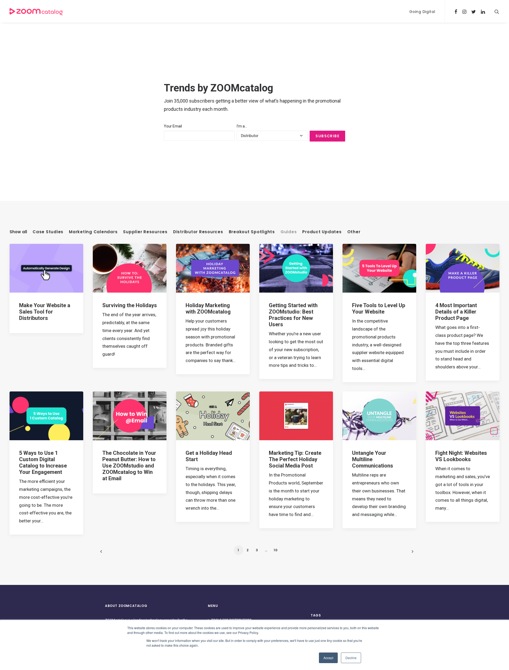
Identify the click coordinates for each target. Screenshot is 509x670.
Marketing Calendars (93, 232)
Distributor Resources (198, 232)
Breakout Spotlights (252, 232)
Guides (288, 232)
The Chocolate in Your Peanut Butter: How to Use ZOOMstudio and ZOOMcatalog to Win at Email (129, 466)
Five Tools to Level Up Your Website (378, 308)
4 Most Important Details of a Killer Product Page (456, 311)
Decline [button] (351, 657)
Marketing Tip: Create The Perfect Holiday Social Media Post (295, 459)
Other (354, 232)
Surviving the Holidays (129, 305)
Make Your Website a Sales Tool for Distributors (44, 311)
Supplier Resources (145, 232)
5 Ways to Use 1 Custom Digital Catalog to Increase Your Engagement (43, 462)
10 (276, 550)
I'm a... (242, 126)
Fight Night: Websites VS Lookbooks (461, 456)
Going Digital (422, 11)
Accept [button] (328, 657)
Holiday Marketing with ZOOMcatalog (208, 308)
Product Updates (321, 232)
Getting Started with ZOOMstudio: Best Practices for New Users (293, 315)
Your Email (173, 126)
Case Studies (48, 232)
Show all (18, 232)
